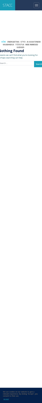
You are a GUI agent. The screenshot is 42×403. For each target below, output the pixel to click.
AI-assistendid (34, 42)
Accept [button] (6, 399)
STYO (23, 42)
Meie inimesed (31, 44)
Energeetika (13, 42)
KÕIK (4, 42)
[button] (36, 5)
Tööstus (19, 44)
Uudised (20, 47)
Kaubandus (8, 44)
